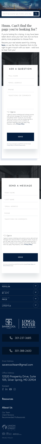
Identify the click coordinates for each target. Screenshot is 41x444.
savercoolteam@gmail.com (17, 364)
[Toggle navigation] (36, 5)
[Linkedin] (6, 389)
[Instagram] (14, 389)
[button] (36, 14)
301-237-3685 (22, 338)
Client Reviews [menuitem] (8, 415)
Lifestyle (6, 306)
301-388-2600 (22, 350)
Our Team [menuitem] (6, 412)
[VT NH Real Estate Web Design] (20, 428)
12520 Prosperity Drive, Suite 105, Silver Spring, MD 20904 (19, 378)
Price (4, 299)
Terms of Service (19, 145)
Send (20, 137)
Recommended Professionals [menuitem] (13, 417)
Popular (6, 287)
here (3, 45)
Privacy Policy (20, 124)
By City (5, 293)
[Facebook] (3, 389)
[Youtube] (10, 389)
